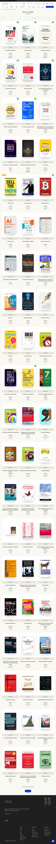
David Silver (28, 589)
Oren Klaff (45, 131)
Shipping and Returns (47, 832)
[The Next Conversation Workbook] (10, 110)
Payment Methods (47, 833)
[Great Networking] (28, 339)
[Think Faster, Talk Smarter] (10, 72)
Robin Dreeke (45, 93)
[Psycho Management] (28, 301)
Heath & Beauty (22, 836)
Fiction (3, 6)
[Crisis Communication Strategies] (10, 721)
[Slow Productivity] (28, 34)
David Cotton (10, 666)
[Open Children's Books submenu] (14, 7)
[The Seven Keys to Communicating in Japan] (45, 377)
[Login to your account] (47, 3)
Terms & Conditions (35, 833)
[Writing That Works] (28, 72)
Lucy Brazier (28, 398)
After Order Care (47, 835)
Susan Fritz (10, 475)
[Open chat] (53, 841)
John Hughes (10, 513)
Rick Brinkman (45, 284)
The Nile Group (13, 840)
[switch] (41, 18)
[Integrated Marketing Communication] (45, 683)
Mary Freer (28, 551)
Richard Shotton (45, 780)
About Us (33, 830)
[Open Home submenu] (17, 4)
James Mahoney (10, 551)
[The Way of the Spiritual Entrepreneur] (28, 148)
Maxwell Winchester (45, 704)
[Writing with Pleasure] (45, 301)
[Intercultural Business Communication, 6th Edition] (45, 721)
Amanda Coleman (10, 742)
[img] (18, 22)
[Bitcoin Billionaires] (45, 186)
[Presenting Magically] (45, 454)
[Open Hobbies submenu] (30, 4)
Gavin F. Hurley (10, 589)
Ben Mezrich (45, 207)
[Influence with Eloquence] (10, 568)
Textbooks (29, 6)
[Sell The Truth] (10, 186)
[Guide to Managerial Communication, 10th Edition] (45, 492)
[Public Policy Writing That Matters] (45, 645)
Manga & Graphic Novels (22, 7)
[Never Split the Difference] (10, 34)
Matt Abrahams (10, 93)
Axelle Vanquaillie (45, 169)
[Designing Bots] (45, 568)
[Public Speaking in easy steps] (45, 339)
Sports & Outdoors (23, 838)
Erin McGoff (28, 131)
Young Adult (17, 7)
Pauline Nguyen (28, 169)
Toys (21, 830)
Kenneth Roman (28, 93)
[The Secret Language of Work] (28, 110)
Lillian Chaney (45, 742)
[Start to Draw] (45, 148)
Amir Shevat (45, 589)
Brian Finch (10, 398)
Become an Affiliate (35, 836)
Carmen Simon (28, 513)
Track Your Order (47, 829)
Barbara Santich (28, 704)
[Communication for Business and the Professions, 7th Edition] (45, 606)
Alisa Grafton (28, 360)
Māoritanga (38, 6)
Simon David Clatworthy (28, 666)
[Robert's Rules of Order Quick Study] (10, 263)
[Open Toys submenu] (14, 4)
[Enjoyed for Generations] (28, 683)
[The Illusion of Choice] (45, 759)
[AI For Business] (10, 225)
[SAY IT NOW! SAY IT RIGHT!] (28, 225)
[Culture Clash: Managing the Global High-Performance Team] (45, 530)
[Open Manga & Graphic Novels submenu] (25, 7)
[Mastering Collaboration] (10, 606)
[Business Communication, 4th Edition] (28, 721)
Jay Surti (10, 704)
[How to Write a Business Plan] (10, 377)
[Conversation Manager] (45, 416)
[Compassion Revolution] (28, 530)
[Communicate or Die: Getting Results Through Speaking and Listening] (28, 416)
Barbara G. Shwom (28, 742)
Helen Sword (45, 322)
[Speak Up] (10, 339)
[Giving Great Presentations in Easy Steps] (28, 454)
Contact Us (46, 830)
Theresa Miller (10, 360)
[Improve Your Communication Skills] (10, 148)
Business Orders (34, 832)
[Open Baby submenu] (20, 4)
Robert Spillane (28, 322)
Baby (21, 832)
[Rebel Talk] (10, 301)
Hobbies (21, 835)
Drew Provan (45, 360)
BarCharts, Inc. (10, 284)
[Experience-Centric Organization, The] (28, 645)
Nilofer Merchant (28, 284)
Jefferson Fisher (10, 131)
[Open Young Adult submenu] (18, 7)
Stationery (21, 839)
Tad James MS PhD (45, 475)
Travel (15, 9)
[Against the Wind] (28, 186)
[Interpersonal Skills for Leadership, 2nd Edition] (10, 454)
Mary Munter (45, 513)
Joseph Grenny (28, 780)
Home (3, 9)
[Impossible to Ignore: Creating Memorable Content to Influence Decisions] (28, 492)
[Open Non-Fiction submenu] (8, 7)
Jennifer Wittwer (28, 207)
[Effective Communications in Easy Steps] (10, 416)
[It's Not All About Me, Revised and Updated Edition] (45, 72)
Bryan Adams (10, 207)
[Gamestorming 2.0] (28, 606)
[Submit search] (44, 3)
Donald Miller (10, 780)
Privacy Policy (34, 835)
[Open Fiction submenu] (4, 7)
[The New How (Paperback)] (28, 263)
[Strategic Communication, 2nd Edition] (10, 530)
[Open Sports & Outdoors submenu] (26, 4)
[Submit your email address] (28, 814)
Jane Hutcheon (10, 322)
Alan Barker (10, 169)
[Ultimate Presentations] (10, 683)
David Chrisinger (45, 666)
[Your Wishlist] (49, 3)
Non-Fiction (7, 7)
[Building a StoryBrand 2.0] (10, 759)
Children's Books (11, 7)
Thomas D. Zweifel (45, 551)
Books (6, 9)
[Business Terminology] (45, 225)
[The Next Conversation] (45, 34)
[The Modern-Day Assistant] (28, 377)
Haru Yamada (45, 398)
